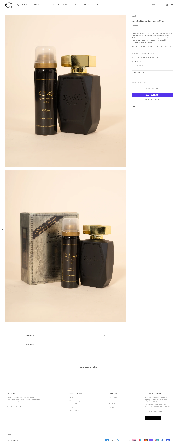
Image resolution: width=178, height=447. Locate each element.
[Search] (167, 5)
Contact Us (30, 335)
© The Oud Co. (13, 440)
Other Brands (88, 5)
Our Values (112, 407)
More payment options (152, 99)
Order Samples (102, 5)
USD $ (154, 5)
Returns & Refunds (75, 404)
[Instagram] (16, 406)
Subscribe (153, 418)
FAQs (71, 397)
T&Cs (71, 407)
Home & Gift (62, 5)
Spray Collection (23, 5)
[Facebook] (137, 65)
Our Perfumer (113, 404)
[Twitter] (140, 65)
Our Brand (112, 401)
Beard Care (75, 5)
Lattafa (134, 16)
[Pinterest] (142, 65)
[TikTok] (21, 406)
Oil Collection (38, 5)
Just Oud (51, 5)
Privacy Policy (74, 410)
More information (139, 107)
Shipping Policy (74, 401)
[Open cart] (172, 5)
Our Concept (113, 397)
